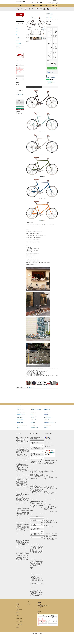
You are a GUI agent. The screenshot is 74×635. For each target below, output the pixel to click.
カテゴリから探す (26, 5)
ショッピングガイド (56, 3)
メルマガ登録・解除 (19, 624)
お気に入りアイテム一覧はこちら (51, 77)
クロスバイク (40, 10)
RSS (17, 627)
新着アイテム (19, 5)
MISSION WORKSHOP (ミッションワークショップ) (40, 9)
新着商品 (17, 603)
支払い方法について (19, 609)
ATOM (19, 627)
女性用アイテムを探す (40, 5)
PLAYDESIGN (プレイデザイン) (33, 9)
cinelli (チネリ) (56, 9)
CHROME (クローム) (29, 9)
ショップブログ (54, 5)
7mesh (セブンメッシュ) (48, 9)
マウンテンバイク (50, 10)
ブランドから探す (33, 5)
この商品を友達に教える (50, 81)
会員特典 (17, 607)
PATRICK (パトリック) (44, 9)
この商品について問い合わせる (51, 82)
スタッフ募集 (49, 2)
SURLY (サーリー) (52, 9)
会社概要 (57, 2)
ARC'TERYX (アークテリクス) (18, 9)
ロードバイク (30, 10)
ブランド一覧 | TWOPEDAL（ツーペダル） (20, 94)
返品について (48, 71)
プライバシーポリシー (19, 621)
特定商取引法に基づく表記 (50, 72)
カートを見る (29, 603)
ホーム (47, 13)
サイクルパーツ (20, 10)
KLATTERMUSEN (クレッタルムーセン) (25, 9)
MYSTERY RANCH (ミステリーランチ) (37, 9)
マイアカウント (29, 601)
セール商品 (17, 604)
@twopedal (31, 387)
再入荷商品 (17, 606)
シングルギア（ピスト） (50, 13)
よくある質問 (51, 3)
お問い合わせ (53, 2)
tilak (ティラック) (22, 9)
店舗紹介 (47, 5)
